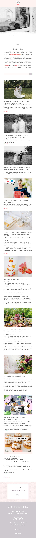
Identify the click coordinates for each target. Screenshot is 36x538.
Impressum (18, 529)
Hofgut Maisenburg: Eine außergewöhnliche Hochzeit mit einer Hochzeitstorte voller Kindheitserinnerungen (16, 137)
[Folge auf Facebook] (14, 518)
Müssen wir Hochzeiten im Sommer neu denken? (17, 329)
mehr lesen (6, 111)
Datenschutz (18, 533)
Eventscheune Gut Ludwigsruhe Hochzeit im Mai (17, 101)
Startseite (5, 35)
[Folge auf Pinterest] (19, 518)
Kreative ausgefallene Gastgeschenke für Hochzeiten (18, 232)
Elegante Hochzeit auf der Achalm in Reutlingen (17, 167)
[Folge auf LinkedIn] (22, 518)
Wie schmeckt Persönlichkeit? (12, 456)
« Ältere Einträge (7, 477)
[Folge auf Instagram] (16, 518)
